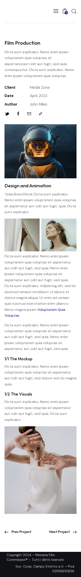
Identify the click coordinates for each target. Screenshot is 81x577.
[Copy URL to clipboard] (40, 114)
